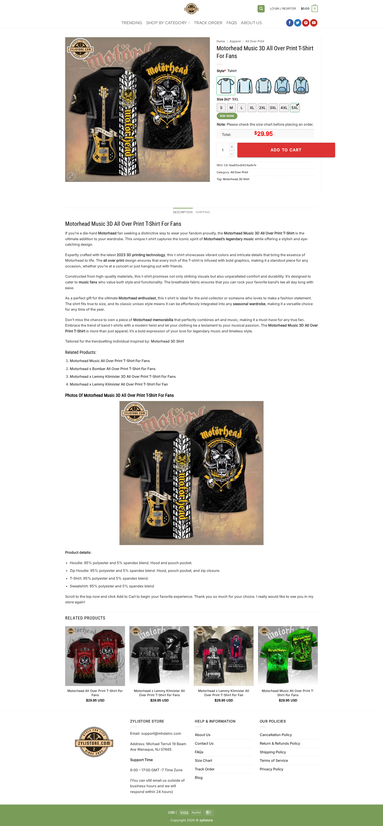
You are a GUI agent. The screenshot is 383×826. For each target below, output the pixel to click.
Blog (199, 777)
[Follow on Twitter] (297, 23)
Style (221, 71)
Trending (131, 22)
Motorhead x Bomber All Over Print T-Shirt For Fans (113, 368)
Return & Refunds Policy (280, 743)
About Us (251, 22)
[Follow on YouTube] (313, 23)
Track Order (208, 22)
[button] (261, 8)
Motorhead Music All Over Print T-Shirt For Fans (110, 360)
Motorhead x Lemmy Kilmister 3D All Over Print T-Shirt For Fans (123, 376)
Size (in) (224, 99)
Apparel (235, 41)
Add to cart (286, 150)
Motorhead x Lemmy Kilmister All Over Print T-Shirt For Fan (119, 384)
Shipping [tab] (203, 212)
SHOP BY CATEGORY (166, 22)
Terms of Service (274, 760)
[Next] (317, 668)
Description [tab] (183, 212)
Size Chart (203, 760)
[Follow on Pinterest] (305, 23)
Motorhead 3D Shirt (236, 179)
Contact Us (204, 743)
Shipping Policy (273, 752)
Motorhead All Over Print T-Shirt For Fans (95, 693)
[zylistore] (191, 9)
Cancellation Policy (276, 734)
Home (221, 41)
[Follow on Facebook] (289, 23)
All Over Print (254, 41)
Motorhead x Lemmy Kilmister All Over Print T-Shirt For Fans (159, 693)
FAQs (232, 22)
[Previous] (65, 668)
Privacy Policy (271, 769)
